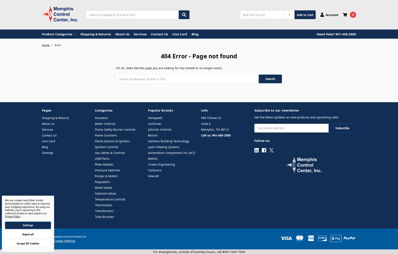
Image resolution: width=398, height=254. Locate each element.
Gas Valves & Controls (110, 153)
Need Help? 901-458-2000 (336, 34)
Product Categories (57, 34)
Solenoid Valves (105, 193)
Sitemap (47, 153)
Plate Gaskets (104, 164)
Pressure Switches (107, 170)
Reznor (153, 135)
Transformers (104, 211)
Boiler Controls (105, 124)
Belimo (153, 159)
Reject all (28, 234)
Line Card (179, 34)
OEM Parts (102, 159)
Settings (28, 225)
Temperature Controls (110, 199)
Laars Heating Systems (164, 147)
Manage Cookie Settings (58, 241)
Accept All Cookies (28, 243)
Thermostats (103, 205)
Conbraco (154, 170)
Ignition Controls (106, 147)
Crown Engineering (161, 164)
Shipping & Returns (95, 34)
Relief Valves (103, 188)
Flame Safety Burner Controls (115, 129)
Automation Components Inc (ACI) (171, 153)
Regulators (102, 182)
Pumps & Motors (106, 176)
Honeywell (155, 118)
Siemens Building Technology (168, 141)
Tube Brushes (104, 217)
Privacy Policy (12, 216)
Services (140, 34)
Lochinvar (154, 124)
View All (153, 176)
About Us (122, 34)
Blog (195, 34)
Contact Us (159, 34)
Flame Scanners (106, 135)
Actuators (101, 118)
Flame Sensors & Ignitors (112, 141)
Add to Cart (305, 15)
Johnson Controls (160, 129)
